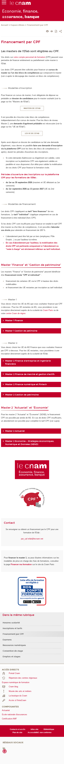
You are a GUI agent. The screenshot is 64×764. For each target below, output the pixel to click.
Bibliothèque (49, 729)
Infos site (34, 729)
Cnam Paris (48, 310)
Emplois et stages (11, 656)
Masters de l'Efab (32, 108)
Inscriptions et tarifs (12, 628)
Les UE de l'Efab (32, 133)
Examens (7, 640)
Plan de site (17, 732)
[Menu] (4, 3)
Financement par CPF (37, 25)
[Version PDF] (56, 31)
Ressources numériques (14, 645)
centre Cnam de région (15, 313)
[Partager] (60, 31)
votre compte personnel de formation (29, 57)
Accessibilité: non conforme (39, 732)
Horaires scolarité (11, 623)
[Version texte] (51, 31)
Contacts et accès (17, 729)
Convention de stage (13, 651)
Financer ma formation (21, 564)
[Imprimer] (47, 31)
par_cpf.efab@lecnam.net (32, 539)
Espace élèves (18, 25)
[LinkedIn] (4, 748)
